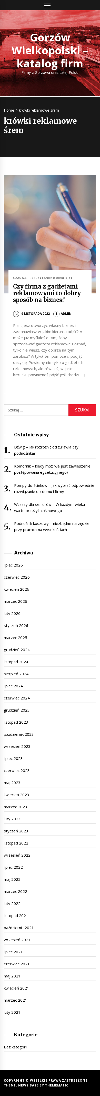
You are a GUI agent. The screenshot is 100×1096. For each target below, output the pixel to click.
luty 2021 (12, 1012)
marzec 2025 (15, 637)
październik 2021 (19, 927)
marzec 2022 (15, 891)
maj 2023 (12, 782)
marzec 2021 (15, 1000)
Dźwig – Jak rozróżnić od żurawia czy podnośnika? (46, 450)
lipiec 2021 (13, 951)
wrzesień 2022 (17, 855)
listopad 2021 (16, 915)
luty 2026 (12, 613)
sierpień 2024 (16, 673)
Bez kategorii (15, 1046)
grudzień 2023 (17, 710)
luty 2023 (12, 818)
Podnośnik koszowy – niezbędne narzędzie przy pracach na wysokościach (51, 526)
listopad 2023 (16, 722)
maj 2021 (12, 975)
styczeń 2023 (16, 830)
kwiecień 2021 (16, 988)
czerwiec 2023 (17, 770)
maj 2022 (12, 879)
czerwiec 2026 (17, 577)
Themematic (56, 1085)
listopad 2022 (16, 843)
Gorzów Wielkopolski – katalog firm (50, 50)
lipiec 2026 (13, 565)
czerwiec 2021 (17, 963)
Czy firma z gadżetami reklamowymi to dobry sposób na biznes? (47, 293)
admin (66, 313)
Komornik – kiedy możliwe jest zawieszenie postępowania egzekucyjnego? (52, 469)
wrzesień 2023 (17, 746)
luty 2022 (12, 903)
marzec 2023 (15, 806)
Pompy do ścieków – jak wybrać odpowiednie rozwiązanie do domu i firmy (54, 488)
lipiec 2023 (13, 758)
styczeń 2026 (16, 625)
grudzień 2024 (17, 649)
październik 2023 (19, 734)
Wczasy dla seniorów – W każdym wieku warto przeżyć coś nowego (49, 507)
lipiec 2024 (13, 685)
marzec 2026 (15, 601)
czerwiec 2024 (17, 697)
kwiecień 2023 (16, 794)
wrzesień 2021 (17, 939)
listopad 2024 (16, 661)
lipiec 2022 (13, 867)
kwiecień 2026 (16, 589)
